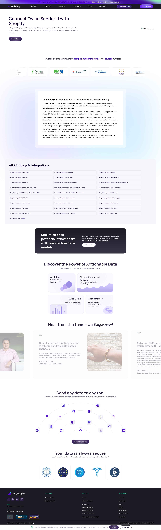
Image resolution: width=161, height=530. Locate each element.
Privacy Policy (10, 523)
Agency (84, 498)
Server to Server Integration (90, 517)
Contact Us (122, 517)
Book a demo (146, 6)
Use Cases (122, 501)
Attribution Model (87, 510)
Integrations (77, 6)
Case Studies (62, 6)
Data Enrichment (50, 501)
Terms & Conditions (21, 523)
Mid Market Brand (87, 507)
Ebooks (121, 507)
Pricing (90, 6)
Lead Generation (87, 501)
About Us (121, 498)
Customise (125, 527)
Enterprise (85, 504)
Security (31, 523)
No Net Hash (122, 510)
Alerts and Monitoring (88, 513)
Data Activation (50, 498)
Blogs (120, 504)
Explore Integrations (80, 442)
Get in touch (88, 245)
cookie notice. (104, 527)
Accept (114, 527)
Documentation (123, 513)
